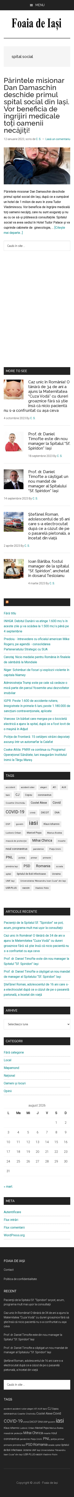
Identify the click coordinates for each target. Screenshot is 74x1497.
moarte (62, 841)
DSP (8, 824)
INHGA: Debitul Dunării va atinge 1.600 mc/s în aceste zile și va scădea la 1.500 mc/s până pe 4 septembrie (36, 626)
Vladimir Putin (42, 888)
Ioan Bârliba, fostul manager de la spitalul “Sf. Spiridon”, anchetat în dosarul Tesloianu (48, 568)
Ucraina (56, 874)
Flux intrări (11, 1220)
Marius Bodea (54, 832)
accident (10, 787)
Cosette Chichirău (15, 803)
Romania (43, 866)
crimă (32, 812)
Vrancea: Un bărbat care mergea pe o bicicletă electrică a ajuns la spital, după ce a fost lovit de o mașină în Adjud (37, 724)
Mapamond (11, 1068)
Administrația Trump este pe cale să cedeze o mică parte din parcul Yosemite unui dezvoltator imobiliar (36, 688)
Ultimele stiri (21, 602)
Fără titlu (10, 613)
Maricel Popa (34, 832)
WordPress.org (14, 1235)
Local (7, 1060)
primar (34, 858)
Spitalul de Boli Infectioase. (31, 874)
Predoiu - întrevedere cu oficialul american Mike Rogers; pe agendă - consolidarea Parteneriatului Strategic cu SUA (36, 644)
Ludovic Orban (13, 832)
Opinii (8, 1091)
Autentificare (12, 1212)
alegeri (43, 787)
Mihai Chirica (42, 840)
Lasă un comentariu (58, 139)
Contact (9, 1269)
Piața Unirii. (55, 849)
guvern (19, 824)
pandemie (38, 849)
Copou (28, 795)
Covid (57, 802)
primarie (47, 858)
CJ (17, 795)
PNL (9, 857)
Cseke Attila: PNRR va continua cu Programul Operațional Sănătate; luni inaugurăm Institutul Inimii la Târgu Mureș (35, 755)
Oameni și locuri (15, 1083)
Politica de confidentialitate (20, 1279)
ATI (54, 787)
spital (8, 874)
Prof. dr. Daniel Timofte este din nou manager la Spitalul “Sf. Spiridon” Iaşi (49, 441)
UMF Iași (10, 881)
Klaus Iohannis (51, 824)
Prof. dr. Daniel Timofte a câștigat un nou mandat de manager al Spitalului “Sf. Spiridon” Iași (48, 481)
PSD (27, 866)
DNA (57, 812)
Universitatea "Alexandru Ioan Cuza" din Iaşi (43, 881)
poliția (22, 858)
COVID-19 (15, 811)
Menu (40, 5)
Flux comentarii (14, 1227)
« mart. (8, 1186)
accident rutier (28, 787)
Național (9, 1075)
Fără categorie (14, 1052)
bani (8, 795)
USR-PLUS (11, 887)
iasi (33, 823)
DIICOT (45, 812)
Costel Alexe (39, 802)
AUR (64, 787)
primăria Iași (12, 866)
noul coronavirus (16, 849)
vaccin (26, 887)
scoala (59, 866)
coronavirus (44, 794)
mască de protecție (16, 841)
